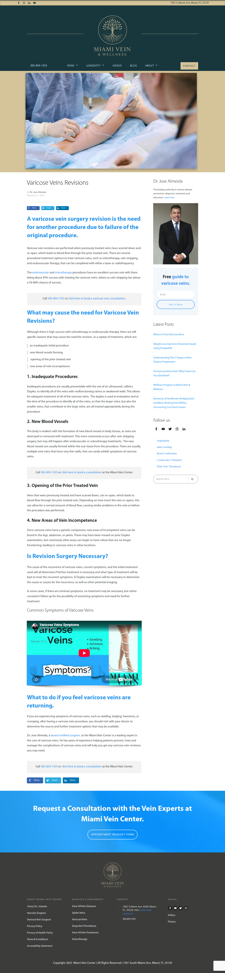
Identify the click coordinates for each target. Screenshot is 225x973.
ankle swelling (164, 447)
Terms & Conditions (37, 939)
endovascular (40, 272)
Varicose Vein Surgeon (39, 919)
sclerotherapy (63, 272)
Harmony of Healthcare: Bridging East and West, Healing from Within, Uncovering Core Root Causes (173, 402)
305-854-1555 (38, 65)
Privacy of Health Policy (40, 933)
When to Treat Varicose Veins (168, 334)
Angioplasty (163, 440)
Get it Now (176, 304)
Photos (172, 922)
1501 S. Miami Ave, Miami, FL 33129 (189, 3)
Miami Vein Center (84, 963)
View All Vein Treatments (85, 932)
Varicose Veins (79, 919)
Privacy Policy (34, 926)
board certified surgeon (65, 735)
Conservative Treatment (169, 460)
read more (169, 197)
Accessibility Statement (39, 946)
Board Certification (167, 453)
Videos (171, 915)
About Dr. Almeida (37, 906)
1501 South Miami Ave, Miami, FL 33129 (147, 963)
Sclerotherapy (79, 939)
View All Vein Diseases (84, 906)
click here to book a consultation (82, 472)
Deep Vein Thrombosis (169, 466)
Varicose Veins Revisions (57, 183)
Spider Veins (78, 913)
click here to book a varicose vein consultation (97, 298)
